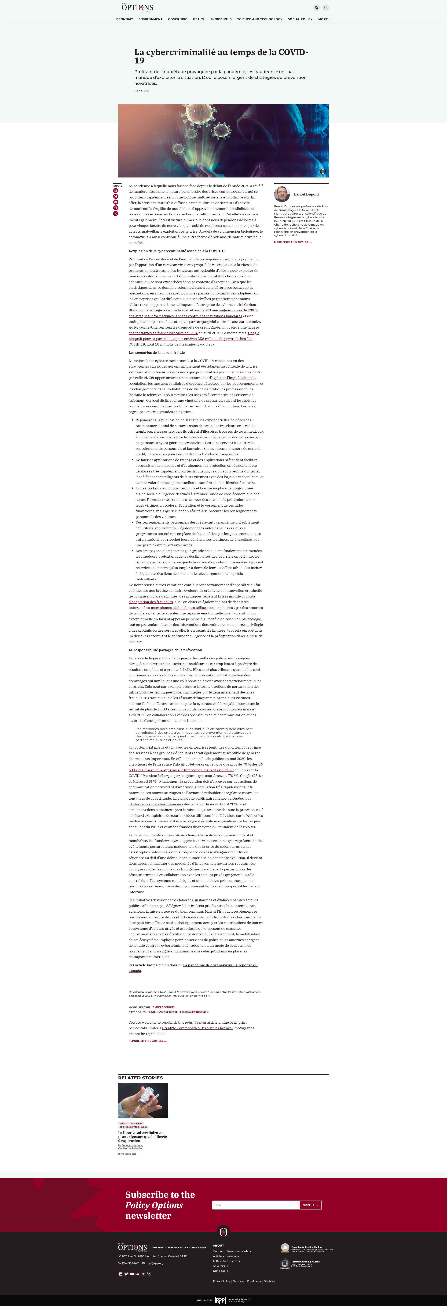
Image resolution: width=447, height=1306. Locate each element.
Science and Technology (260, 19)
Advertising (221, 1266)
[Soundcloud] (137, 1274)
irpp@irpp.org (155, 1263)
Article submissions (226, 1256)
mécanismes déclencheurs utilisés (179, 607)
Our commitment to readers (232, 1251)
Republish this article (146, 1040)
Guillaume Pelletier (130, 1148)
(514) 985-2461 (130, 1263)
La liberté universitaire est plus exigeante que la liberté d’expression (142, 1136)
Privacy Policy (221, 1281)
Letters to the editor (226, 1261)
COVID (152, 1012)
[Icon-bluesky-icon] (115, 196)
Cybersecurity (164, 1007)
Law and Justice (168, 1012)
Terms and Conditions (247, 1281)
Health (199, 19)
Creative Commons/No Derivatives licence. (197, 1028)
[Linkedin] (115, 190)
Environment (150, 19)
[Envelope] (115, 202)
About (218, 1245)
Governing (178, 19)
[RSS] (149, 1274)
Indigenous (221, 19)
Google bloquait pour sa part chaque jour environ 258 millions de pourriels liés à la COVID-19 (194, 338)
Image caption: (325, 171)
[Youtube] (132, 1274)
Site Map (269, 1281)
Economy (124, 19)
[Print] (115, 207)
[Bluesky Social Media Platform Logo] (126, 1274)
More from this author (291, 242)
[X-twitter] (115, 213)
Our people (220, 1270)
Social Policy (300, 19)
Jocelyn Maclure (132, 1145)
